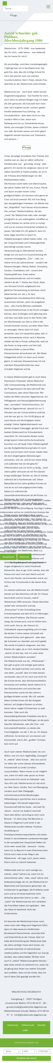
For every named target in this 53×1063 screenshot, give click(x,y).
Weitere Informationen (21, 562)
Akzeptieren (8, 557)
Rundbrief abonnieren (26, 1058)
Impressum (38, 562)
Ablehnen (24, 557)
